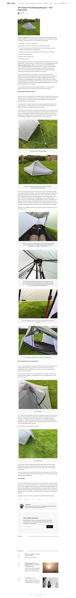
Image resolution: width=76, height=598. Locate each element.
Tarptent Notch (49, 63)
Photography (46, 3)
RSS (34, 594)
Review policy (41, 594)
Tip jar (51, 3)
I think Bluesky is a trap (30, 578)
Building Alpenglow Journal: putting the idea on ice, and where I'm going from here (32, 565)
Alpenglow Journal (34, 3)
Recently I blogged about (24, 37)
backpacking (27, 499)
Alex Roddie (22, 12)
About (23, 3)
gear (33, 499)
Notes (20, 499)
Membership (63, 3)
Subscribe (50, 526)
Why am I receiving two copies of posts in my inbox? (32, 555)
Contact (55, 3)
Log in (59, 3)
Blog (27, 3)
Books (40, 3)
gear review (39, 499)
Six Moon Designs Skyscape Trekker (26, 65)
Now (19, 3)
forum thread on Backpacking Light (41, 82)
